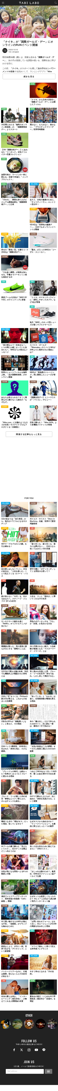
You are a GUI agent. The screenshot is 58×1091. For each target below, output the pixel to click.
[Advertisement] (29, 468)
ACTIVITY (33, 209)
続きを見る (29, 76)
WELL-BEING (34, 184)
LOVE (32, 528)
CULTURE (33, 234)
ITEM (3, 282)
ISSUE (32, 84)
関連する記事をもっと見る (29, 434)
